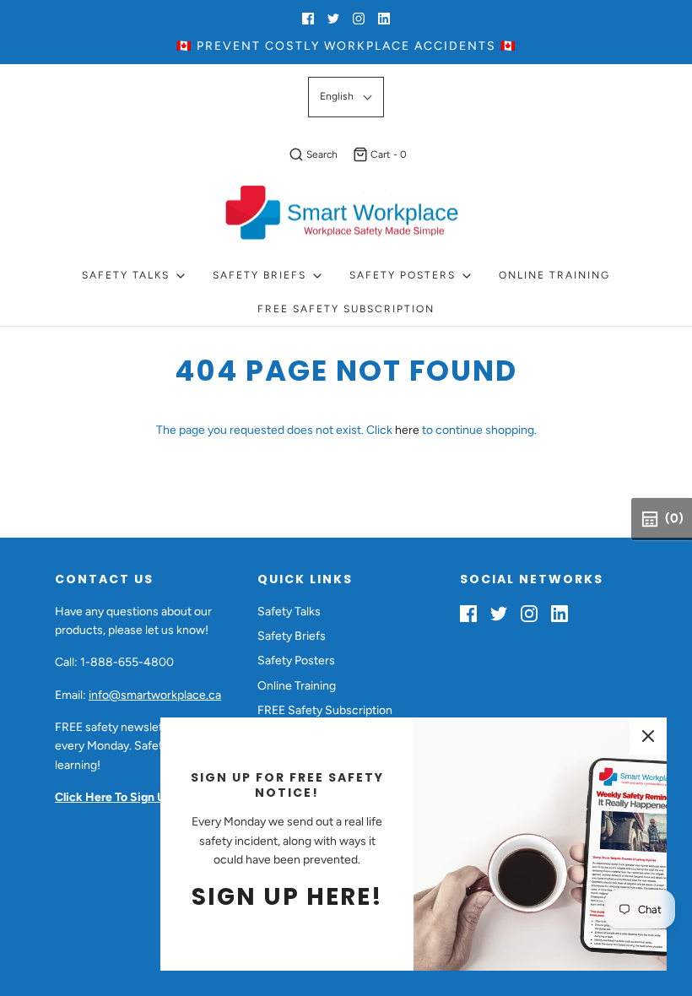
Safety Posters (296, 660)
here (407, 430)
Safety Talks (289, 611)
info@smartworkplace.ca (155, 695)
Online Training (554, 275)
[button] (346, 96)
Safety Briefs (291, 636)
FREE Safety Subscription (346, 309)
